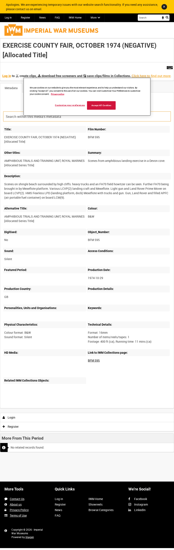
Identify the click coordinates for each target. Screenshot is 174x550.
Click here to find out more (151, 76)
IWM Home (75, 17)
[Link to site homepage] (51, 30)
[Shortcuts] (170, 66)
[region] (87, 97)
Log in (8, 17)
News (42, 17)
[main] (87, 246)
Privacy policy (57, 94)
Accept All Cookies (101, 105)
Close (164, 7)
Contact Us (17, 499)
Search (167, 17)
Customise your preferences (70, 105)
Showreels (95, 504)
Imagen (29, 537)
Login (11, 417)
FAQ (57, 17)
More (94, 17)
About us (16, 504)
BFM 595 (94, 360)
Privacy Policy (19, 510)
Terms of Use (18, 515)
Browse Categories (101, 510)
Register (25, 17)
